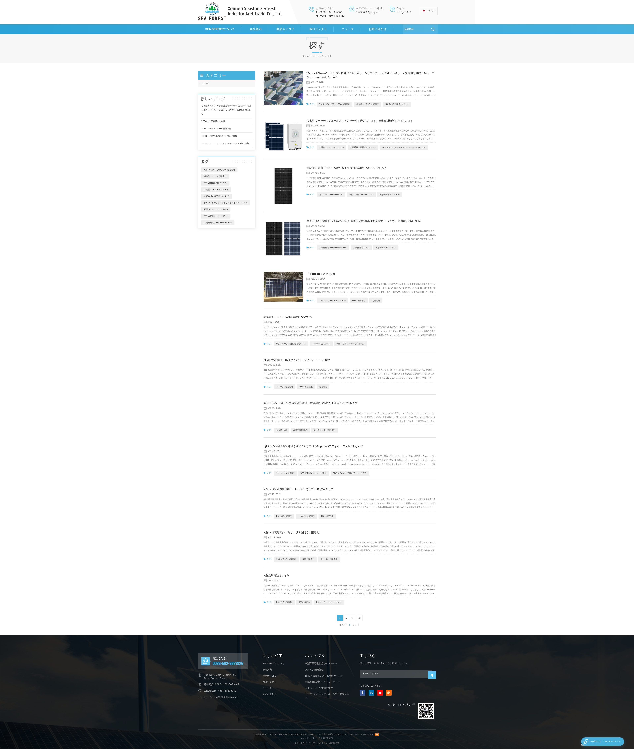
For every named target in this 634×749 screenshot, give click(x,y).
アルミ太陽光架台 (314, 669)
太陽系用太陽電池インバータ (363, 147)
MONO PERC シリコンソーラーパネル (350, 473)
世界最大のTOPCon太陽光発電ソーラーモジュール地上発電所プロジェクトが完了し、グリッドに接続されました (226, 109)
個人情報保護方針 (332, 743)
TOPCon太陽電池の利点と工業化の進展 (219, 136)
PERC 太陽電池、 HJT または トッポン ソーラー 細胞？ (297, 360)
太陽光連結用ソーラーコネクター (322, 682)
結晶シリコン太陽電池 (286, 559)
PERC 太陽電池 (358, 300)
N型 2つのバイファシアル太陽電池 (334, 104)
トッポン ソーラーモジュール (332, 300)
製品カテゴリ (285, 29)
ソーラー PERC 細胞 (285, 473)
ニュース (348, 29)
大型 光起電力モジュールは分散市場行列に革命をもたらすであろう (346, 168)
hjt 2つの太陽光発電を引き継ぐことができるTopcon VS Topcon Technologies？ (314, 446)
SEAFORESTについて (273, 663)
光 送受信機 (281, 430)
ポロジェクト (318, 29)
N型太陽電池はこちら (276, 575)
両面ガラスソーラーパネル (331, 194)
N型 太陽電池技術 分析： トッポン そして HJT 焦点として (299, 489)
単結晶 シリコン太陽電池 (367, 104)
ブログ (205, 83)
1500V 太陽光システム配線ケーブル (324, 676)
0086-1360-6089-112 (332, 15)
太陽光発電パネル (361, 247)
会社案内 (256, 29)
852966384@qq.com (368, 12)
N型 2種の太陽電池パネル (396, 104)
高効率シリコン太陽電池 (324, 430)
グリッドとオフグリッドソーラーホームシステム (404, 147)
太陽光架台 (328, 738)
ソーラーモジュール (321, 343)
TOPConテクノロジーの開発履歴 (216, 128)
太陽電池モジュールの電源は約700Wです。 (290, 317)
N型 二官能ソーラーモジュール (350, 343)
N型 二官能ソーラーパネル (361, 194)
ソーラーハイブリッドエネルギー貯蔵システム (328, 695)
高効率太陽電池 (300, 430)
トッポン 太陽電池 (284, 386)
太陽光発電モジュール (389, 194)
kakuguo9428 (404, 12)
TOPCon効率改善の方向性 (213, 121)
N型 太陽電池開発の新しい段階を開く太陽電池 (291, 532)
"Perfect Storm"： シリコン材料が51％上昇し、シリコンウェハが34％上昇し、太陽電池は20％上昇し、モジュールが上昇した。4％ (370, 75)
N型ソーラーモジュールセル (328, 602)
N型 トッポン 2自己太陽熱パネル (291, 343)
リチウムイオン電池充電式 (319, 688)
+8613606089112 (227, 691)
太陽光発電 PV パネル (385, 247)
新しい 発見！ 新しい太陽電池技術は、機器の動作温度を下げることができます (311, 403)
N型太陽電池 (304, 602)
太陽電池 (376, 300)
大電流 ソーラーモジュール (331, 147)
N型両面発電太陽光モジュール (321, 663)
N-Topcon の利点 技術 (320, 274)
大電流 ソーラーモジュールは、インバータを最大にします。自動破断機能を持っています (359, 121)
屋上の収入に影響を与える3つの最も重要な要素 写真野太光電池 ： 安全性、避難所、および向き (364, 221)
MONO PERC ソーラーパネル (314, 473)
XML (319, 743)
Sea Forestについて (220, 29)
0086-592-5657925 (331, 12)
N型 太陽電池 (327, 516)
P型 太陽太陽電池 (284, 516)
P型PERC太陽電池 (284, 602)
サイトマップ (309, 743)
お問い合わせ (377, 29)
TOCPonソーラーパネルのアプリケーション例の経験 (225, 143)
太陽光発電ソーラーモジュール (333, 247)
